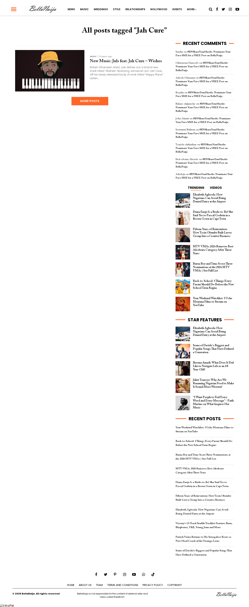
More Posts (89, 101)
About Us (85, 585)
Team (99, 585)
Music (84, 9)
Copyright (174, 585)
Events (177, 9)
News (71, 9)
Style (116, 9)
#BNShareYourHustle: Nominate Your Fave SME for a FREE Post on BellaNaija (202, 67)
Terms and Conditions (122, 585)
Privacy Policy (153, 585)
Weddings (101, 9)
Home (70, 585)
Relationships (135, 9)
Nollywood (158, 9)
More (190, 9)
